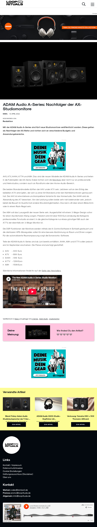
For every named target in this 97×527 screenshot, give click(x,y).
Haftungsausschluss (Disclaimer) (18, 474)
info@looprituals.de (22, 496)
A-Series (34, 319)
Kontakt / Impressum (12, 465)
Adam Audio (43, 319)
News (17, 319)
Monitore (57, 180)
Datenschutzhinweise (13, 468)
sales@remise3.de (19, 490)
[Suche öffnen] (83, 4)
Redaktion (8, 121)
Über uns (7, 477)
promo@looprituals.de (21, 493)
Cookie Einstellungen (12, 471)
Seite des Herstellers (51, 270)
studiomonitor (54, 319)
